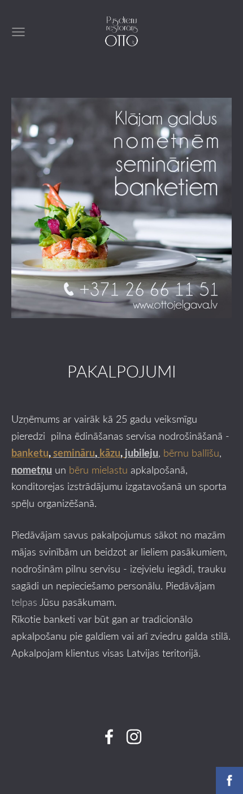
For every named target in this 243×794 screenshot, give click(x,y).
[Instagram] (134, 737)
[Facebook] (109, 737)
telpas (24, 602)
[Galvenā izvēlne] (18, 31)
